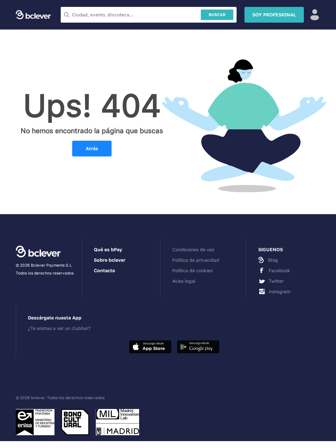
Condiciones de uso (193, 249)
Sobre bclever (109, 260)
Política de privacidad (195, 260)
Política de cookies (192, 270)
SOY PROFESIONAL (274, 14)
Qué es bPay (108, 249)
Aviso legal (184, 281)
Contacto (104, 270)
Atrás (92, 148)
